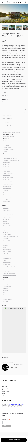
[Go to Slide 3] (19, 27)
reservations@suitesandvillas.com (16, 404)
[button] (14, 13)
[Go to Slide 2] (12, 27)
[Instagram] (5, 400)
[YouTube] (10, 400)
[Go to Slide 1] (5, 27)
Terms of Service (6, 389)
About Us (4, 386)
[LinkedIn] (7, 400)
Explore (4, 395)
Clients (4, 393)
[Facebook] (3, 400)
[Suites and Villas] (5, 367)
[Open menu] (2, 2)
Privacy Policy (5, 391)
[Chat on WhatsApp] (25, 440)
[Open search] (25, 2)
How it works (5, 388)
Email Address (6, 419)
